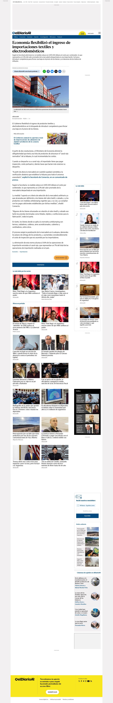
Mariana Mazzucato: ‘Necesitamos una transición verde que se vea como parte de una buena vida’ (80, 552)
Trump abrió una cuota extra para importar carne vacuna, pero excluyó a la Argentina (26, 463)
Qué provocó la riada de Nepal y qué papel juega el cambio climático (80, 542)
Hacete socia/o (82, 34)
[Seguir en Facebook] (81, 681)
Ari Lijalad (56, 1)
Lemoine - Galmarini (62, 1)
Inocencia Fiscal (42, 1)
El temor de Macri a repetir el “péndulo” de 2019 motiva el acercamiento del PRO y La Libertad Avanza (26, 326)
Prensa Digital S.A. (43, 699)
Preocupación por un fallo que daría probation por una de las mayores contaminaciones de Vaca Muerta (26, 436)
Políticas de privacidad (55, 699)
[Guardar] (63, 71)
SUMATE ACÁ (52, 692)
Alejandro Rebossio (18, 439)
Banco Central (70, 1)
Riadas (97, 1)
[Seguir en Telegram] (83, 681)
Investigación (44, 37)
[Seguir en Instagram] (85, 681)
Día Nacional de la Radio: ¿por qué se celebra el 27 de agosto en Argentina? (89, 298)
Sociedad (29, 37)
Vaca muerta (35, 1)
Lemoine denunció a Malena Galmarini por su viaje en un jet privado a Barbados (24, 381)
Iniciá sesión (91, 33)
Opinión (36, 37)
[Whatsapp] (44, 71)
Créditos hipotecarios (91, 1)
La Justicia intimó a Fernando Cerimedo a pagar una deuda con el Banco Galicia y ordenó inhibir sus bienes (54, 437)
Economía (22, 37)
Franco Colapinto (77, 1)
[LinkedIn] (59, 71)
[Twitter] (56, 71)
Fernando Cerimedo (49, 1)
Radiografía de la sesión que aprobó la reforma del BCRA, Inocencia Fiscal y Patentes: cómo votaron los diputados (26, 408)
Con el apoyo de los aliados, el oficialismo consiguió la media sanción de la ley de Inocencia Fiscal (54, 381)
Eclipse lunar (83, 1)
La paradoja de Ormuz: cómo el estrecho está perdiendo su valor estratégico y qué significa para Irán (89, 322)
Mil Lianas (53, 37)
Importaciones (23, 251)
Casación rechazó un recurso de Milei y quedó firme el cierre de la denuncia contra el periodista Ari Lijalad (25, 354)
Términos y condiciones (68, 699)
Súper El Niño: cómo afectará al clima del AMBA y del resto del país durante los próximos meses (80, 562)
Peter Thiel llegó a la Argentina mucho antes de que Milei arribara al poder (26, 293)
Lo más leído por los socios (22, 271)
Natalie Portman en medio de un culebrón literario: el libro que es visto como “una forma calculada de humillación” (89, 227)
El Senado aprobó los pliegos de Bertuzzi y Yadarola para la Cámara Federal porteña (54, 353)
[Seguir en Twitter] (79, 681)
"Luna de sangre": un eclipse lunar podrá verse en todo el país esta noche (89, 204)
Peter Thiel (30, 1)
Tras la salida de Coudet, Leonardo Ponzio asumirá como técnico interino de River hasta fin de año (54, 463)
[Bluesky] (52, 71)
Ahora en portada (19, 303)
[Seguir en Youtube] (88, 681)
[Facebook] (48, 71)
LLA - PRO (25, 1)
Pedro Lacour (16, 331)
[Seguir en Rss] (91, 681)
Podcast (59, 37)
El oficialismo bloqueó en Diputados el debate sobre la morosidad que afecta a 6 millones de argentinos (54, 408)
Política (16, 37)
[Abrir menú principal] (99, 33)
